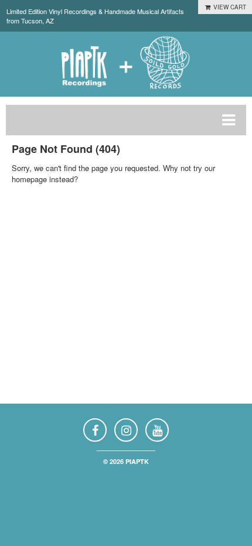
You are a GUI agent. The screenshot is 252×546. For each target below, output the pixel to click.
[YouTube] (157, 430)
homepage (29, 179)
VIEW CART (229, 7)
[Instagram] (126, 430)
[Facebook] (95, 430)
